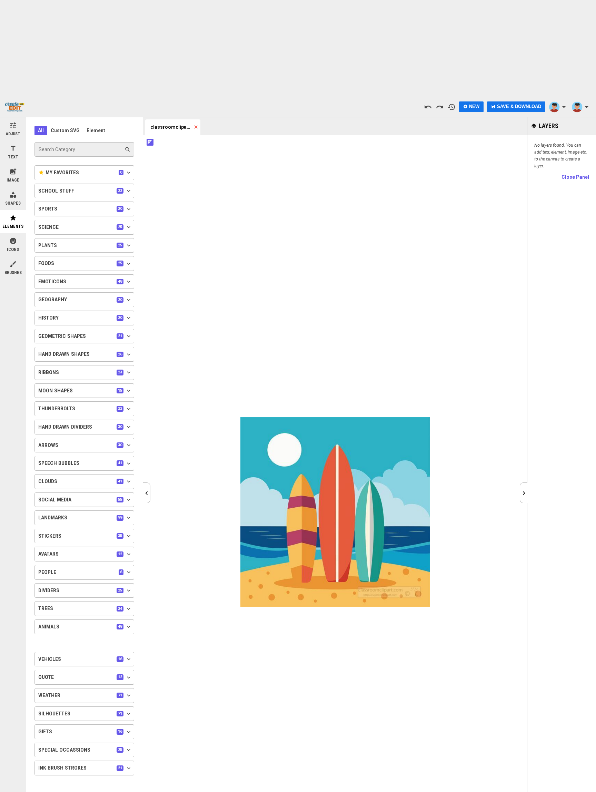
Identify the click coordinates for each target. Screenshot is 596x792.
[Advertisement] (298, 48)
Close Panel (575, 177)
